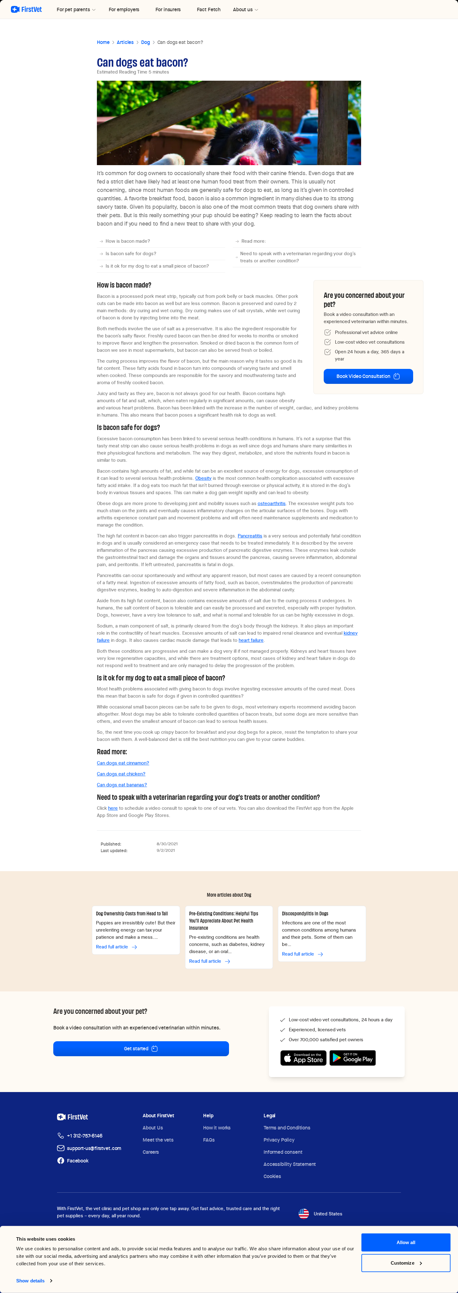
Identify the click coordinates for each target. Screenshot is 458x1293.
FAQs (208, 1140)
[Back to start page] (26, 9)
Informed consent (283, 1152)
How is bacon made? (128, 241)
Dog (145, 42)
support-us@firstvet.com (94, 1148)
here (113, 808)
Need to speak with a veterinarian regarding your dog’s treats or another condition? (298, 257)
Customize (402, 1262)
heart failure (251, 640)
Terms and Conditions (287, 1127)
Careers (151, 1152)
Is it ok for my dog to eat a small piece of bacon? (157, 266)
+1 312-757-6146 (85, 1136)
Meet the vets (158, 1140)
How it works (217, 1127)
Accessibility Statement (290, 1164)
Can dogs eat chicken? (121, 774)
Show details (30, 1280)
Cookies (272, 1176)
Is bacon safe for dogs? (131, 253)
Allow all (406, 1242)
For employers (124, 9)
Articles (125, 42)
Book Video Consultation (363, 376)
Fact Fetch (209, 9)
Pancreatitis (250, 536)
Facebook (77, 1160)
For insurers (168, 9)
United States (328, 1214)
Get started (136, 1048)
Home (103, 42)
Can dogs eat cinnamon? (123, 763)
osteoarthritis (272, 503)
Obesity (203, 478)
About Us (153, 1127)
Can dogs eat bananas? (122, 785)
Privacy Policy (279, 1140)
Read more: (253, 241)
